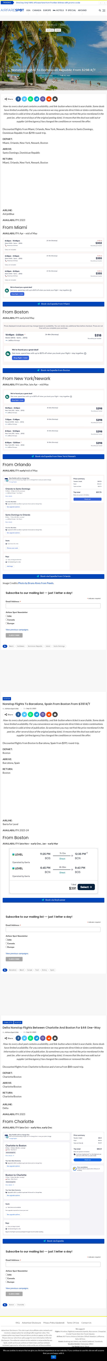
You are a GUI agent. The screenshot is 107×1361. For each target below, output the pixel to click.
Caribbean (21, 646)
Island (48, 646)
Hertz (82, 1346)
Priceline (64, 1331)
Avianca (74, 1336)
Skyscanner (93, 1331)
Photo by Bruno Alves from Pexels (36, 583)
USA (28, 10)
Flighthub (71, 1331)
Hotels (60, 10)
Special (72, 10)
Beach (11, 646)
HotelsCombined (88, 1341)
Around (82, 10)
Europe (47, 10)
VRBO (91, 1344)
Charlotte (8, 1022)
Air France (67, 1336)
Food (37, 970)
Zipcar (87, 1346)
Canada (36, 10)
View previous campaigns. (17, 630)
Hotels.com (77, 1341)
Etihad (86, 1336)
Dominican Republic (35, 646)
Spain (52, 970)
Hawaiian (93, 1336)
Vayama (91, 1334)
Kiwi (78, 1334)
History (44, 970)
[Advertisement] (53, 186)
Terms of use (73, 1322)
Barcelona (12, 970)
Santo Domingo (59, 646)
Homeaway (84, 1344)
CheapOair (102, 1331)
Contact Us (86, 1322)
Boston (50, 30)
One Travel (84, 1334)
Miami (57, 30)
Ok (54, 1357)
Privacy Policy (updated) (53, 1322)
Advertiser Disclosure (31, 1322)
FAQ (18, 1322)
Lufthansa (100, 1336)
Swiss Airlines (80, 1339)
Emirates (80, 1336)
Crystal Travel (71, 1334)
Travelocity (99, 1341)
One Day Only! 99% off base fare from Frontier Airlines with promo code (48, 2)
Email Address (13, 601)
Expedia (85, 1331)
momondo (78, 1331)
